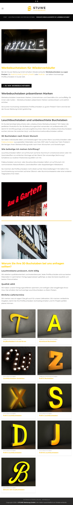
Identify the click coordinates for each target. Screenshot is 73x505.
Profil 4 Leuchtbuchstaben (48, 415)
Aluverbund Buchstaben (47, 341)
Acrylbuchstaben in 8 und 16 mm (14, 341)
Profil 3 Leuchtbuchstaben (12, 415)
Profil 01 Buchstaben (46, 378)
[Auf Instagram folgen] (37, 1)
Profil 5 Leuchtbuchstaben (12, 453)
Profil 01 (14, 74)
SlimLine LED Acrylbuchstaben (14, 490)
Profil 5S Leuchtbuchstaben (48, 453)
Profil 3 (20, 74)
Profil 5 (31, 74)
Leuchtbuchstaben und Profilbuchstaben (21, 17)
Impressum (46, 499)
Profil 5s (41, 74)
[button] (2, 8)
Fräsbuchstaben (7, 142)
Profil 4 (26, 74)
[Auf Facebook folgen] (35, 1)
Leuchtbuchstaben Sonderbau (14, 378)
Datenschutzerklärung (32, 499)
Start (5, 17)
